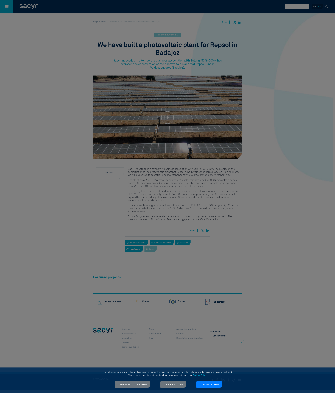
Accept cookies (211, 384)
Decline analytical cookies (133, 384)
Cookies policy (199, 375)
